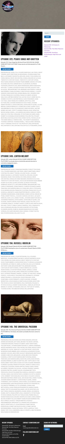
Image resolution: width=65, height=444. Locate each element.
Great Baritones (30, 171)
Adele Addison (22, 351)
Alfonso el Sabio (15, 264)
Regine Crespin (19, 397)
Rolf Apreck (5, 400)
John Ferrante (14, 279)
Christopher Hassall (27, 91)
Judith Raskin (13, 381)
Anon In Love (12, 85)
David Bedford (12, 93)
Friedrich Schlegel (15, 368)
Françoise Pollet (35, 190)
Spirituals (9, 404)
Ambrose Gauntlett (8, 184)
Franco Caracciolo (32, 364)
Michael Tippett (11, 110)
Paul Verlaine (15, 114)
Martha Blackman (25, 281)
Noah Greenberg (15, 283)
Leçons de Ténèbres (8, 385)
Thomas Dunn (6, 288)
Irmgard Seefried (7, 378)
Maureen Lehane (20, 391)
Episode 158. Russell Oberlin (15, 243)
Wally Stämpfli (25, 410)
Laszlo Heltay (30, 201)
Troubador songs (17, 288)
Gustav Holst (26, 97)
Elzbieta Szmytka (18, 360)
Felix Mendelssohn (7, 190)
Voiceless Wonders (26, 180)
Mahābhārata (6, 108)
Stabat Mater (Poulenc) (17, 406)
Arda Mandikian (23, 85)
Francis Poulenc (19, 364)
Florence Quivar (7, 364)
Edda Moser (35, 359)
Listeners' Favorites (12, 76)
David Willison (25, 359)
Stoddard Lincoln (19, 287)
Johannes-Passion (7, 199)
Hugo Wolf (11, 275)
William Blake (34, 123)
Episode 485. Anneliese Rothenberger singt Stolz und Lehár (52, 54)
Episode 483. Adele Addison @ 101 (10, 437)
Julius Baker (31, 381)
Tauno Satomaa (17, 408)
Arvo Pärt (16, 353)
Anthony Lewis (6, 266)
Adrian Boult (18, 83)
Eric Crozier (31, 93)
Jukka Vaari (23, 381)
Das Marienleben (14, 188)
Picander (4, 209)
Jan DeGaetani (27, 378)
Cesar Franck (18, 186)
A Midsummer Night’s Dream (24, 262)
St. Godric (9, 287)
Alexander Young (33, 351)
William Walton (17, 125)
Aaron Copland (35, 82)
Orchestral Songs (21, 78)
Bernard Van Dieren (28, 89)
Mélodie (22, 76)
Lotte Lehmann (20, 385)
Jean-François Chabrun (16, 101)
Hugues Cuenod (21, 196)
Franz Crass (29, 366)
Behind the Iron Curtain (29, 342)
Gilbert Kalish (17, 370)
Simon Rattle (16, 402)
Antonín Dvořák (21, 184)
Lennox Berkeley (12, 106)
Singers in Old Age (34, 78)
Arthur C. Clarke (7, 87)
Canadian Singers (21, 169)
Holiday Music (25, 173)
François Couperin (12, 95)
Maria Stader (33, 387)
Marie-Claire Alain (26, 203)
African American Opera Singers (19, 340)
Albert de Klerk (6, 182)
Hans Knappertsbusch (23, 192)
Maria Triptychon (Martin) (10, 389)
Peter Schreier (6, 395)
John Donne (18, 199)
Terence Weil (17, 120)
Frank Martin (20, 366)
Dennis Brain (22, 93)
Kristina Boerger (17, 383)
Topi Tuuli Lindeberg (12, 410)
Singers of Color (7, 349)
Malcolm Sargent (17, 108)
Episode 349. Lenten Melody (15, 156)
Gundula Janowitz (7, 192)
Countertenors (20, 256)
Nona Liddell (10, 112)
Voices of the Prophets (20, 123)
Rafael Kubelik (13, 209)
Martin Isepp (37, 203)
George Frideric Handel (13, 273)
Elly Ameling (24, 188)
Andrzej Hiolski (6, 353)
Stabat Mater (34, 211)
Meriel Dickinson (33, 391)
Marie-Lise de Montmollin (29, 389)
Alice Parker (35, 264)
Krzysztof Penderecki (31, 383)
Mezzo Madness (30, 258)
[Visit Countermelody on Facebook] (23, 435)
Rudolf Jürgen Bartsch (18, 400)
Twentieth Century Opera (29, 80)
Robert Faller (11, 398)
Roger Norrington (21, 116)
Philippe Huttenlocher (20, 395)
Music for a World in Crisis (17, 177)
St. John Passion (19, 404)
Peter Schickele (6, 285)
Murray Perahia (23, 110)
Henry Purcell (10, 196)
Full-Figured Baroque (23, 72)
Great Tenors (14, 173)
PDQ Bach (35, 283)
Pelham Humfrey (23, 207)
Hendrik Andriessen (8, 194)
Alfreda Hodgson (30, 182)
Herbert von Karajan (12, 376)
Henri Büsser (20, 194)
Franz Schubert (25, 95)
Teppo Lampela (28, 408)
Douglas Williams (13, 271)
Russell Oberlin (27, 285)
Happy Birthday (12, 74)
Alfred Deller (26, 264)
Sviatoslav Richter (14, 118)
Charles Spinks (14, 91)
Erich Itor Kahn (35, 188)
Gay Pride (34, 72)
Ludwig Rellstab (24, 106)
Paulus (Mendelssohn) (9, 207)
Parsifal (25, 205)
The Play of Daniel (33, 287)
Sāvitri (30, 116)
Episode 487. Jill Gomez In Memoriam (11, 425)
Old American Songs (22, 112)
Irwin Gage (17, 378)
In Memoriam (22, 74)
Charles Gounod (30, 186)
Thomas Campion (7, 121)
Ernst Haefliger (11, 362)
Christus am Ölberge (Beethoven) (19, 357)
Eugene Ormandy (34, 362)
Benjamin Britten (14, 89)
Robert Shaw (17, 285)
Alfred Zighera (17, 182)
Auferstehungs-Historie (22, 87)
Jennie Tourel (19, 198)
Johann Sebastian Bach (33, 198)
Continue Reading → (7, 69)
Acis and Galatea (7, 83)
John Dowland (17, 104)
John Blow (16, 277)
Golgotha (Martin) (15, 372)
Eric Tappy (28, 360)
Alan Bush (26, 83)
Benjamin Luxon (19, 355)
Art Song (11, 72)
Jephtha (28, 101)
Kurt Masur (21, 201)
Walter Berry (36, 410)
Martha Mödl (29, 108)
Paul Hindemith (34, 205)
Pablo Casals (17, 205)
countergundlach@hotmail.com (30, 427)
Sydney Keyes (25, 118)
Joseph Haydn (11, 201)
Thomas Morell (19, 121)
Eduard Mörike (6, 360)
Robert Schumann (7, 116)
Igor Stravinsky (28, 99)
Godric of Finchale (29, 273)
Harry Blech (35, 97)
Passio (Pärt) (15, 393)
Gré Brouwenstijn (14, 97)
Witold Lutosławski (30, 125)
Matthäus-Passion (7, 391)
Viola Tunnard (6, 123)
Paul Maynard (27, 283)
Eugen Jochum (22, 362)
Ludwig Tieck (34, 106)
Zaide (40, 125)
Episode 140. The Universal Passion (19, 326)
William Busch (6, 125)
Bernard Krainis (30, 266)
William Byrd (29, 288)
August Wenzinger (26, 353)
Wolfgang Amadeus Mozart (11, 82)
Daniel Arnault (27, 269)
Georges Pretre (6, 370)
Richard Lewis (34, 114)
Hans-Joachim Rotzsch (14, 374)
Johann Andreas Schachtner (20, 102)
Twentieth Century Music (10, 80)
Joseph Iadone (25, 279)
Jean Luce (10, 198)
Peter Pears (25, 114)
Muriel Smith (5, 393)
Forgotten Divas (34, 169)
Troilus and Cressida (32, 121)
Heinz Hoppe (35, 192)
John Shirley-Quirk (30, 104)
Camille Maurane (7, 186)
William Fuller (19, 213)
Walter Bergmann (7, 213)
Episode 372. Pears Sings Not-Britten (20, 59)
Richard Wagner (20, 179)
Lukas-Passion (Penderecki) (18, 387)
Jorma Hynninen (34, 345)
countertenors (15, 269)
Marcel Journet (13, 203)
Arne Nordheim (35, 85)
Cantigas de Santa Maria (9, 268)
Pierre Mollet (34, 395)
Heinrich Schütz (7, 99)
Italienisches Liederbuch (24, 275)
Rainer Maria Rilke (25, 209)
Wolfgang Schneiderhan (10, 412)
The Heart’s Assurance (31, 120)
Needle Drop (9, 78)
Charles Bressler (25, 268)
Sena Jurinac (24, 211)
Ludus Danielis (14, 281)
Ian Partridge (18, 99)
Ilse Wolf (31, 196)
